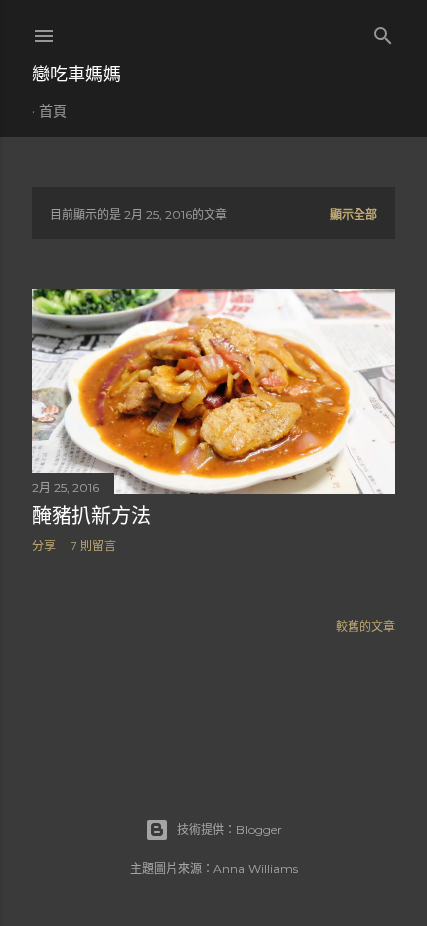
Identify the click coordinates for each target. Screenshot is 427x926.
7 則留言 (93, 546)
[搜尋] (383, 31)
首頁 (53, 111)
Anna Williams (256, 868)
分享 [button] (44, 546)
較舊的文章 (365, 626)
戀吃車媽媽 (76, 74)
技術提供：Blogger (229, 829)
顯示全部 (353, 214)
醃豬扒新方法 (91, 516)
